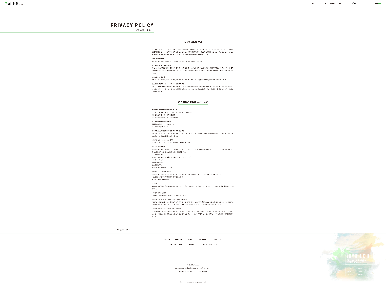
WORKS (332, 4)
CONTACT (343, 4)
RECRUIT (202, 239)
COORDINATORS (175, 244)
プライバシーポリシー (209, 244)
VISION (313, 4)
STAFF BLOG (217, 239)
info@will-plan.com (193, 265)
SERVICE (323, 4)
